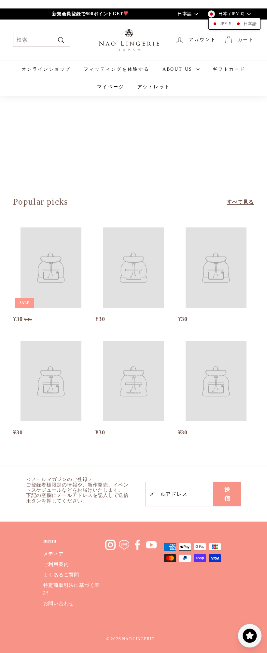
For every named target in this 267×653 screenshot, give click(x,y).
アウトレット (153, 86)
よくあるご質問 (61, 574)
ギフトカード (229, 69)
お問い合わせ (58, 603)
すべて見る (240, 202)
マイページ (110, 86)
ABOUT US (178, 69)
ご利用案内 (56, 564)
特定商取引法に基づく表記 (71, 589)
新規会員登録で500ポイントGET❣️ (90, 13)
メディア (53, 554)
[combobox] (41, 40)
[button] (234, 23)
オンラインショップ (46, 69)
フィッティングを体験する (116, 69)
